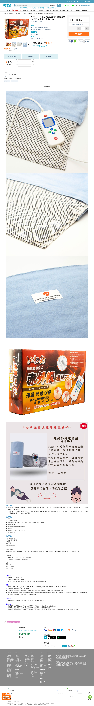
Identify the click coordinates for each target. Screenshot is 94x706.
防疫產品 (41, 661)
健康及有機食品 (43, 665)
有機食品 (50, 660)
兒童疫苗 (17, 655)
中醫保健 (9, 675)
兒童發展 (9, 676)
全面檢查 (9, 655)
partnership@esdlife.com (62, 658)
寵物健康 (41, 659)
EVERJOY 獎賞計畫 (78, 1)
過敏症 (8, 666)
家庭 (26, 704)
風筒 (41, 674)
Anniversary (20, 704)
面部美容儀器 (42, 672)
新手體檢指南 (54, 8)
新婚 (15, 704)
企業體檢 (9, 677)
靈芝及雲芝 (33, 660)
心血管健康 (33, 671)
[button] (28, 44)
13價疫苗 (17, 659)
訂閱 (64, 646)
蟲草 (32, 659)
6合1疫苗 (17, 663)
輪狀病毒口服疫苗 (19, 665)
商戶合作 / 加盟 (23, 703)
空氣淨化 (41, 656)
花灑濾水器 (26, 663)
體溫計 (16, 674)
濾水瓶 (25, 661)
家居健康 (50, 658)
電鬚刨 (41, 673)
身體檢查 (50, 655)
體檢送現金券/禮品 (24, 8)
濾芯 (24, 664)
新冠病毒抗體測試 (10, 659)
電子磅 (16, 675)
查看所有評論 (47, 87)
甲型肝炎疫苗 (18, 660)
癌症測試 (9, 669)
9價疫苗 (17, 656)
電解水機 (25, 665)
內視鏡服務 (9, 668)
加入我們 (35, 703)
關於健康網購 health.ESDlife (13, 703)
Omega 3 (33, 663)
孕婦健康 (32, 676)
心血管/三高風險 (10, 663)
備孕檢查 (9, 665)
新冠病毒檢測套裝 (10, 660)
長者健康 (41, 660)
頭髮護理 (32, 674)
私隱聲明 (47, 703)
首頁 (8, 10)
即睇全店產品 (40, 46)
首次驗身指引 (50, 667)
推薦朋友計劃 (87, 1)
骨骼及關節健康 (34, 672)
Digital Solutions (42, 704)
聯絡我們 (30, 703)
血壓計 (16, 672)
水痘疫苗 (17, 664)
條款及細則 (41, 703)
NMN (32, 655)
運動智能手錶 (42, 681)
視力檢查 (9, 673)
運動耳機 (41, 682)
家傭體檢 (9, 670)
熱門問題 (50, 668)
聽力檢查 (9, 674)
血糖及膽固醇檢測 (19, 673)
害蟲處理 (41, 664)
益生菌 (32, 658)
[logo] (7, 8)
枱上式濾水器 (26, 656)
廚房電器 (41, 658)
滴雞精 (32, 656)
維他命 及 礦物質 (34, 664)
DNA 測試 (9, 671)
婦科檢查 (9, 656)
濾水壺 (25, 660)
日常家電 (41, 655)
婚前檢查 (9, 664)
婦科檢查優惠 (41, 8)
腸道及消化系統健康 (35, 667)
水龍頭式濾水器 (27, 659)
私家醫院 (48, 8)
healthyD (30, 704)
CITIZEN (39, 21)
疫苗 (49, 656)
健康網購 (35, 704)
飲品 (41, 666)
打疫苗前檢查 (10, 658)
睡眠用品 (41, 663)
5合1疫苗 (17, 661)
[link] (11, 690)
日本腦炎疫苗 (18, 666)
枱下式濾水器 (26, 658)
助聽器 (16, 677)
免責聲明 (52, 703)
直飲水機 (25, 655)
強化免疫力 (33, 666)
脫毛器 (41, 675)
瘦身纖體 (32, 669)
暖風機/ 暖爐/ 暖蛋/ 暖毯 (13, 622)
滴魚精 (32, 661)
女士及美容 (33, 668)
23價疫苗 (17, 658)
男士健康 (9, 661)
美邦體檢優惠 (33, 8)
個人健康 (50, 659)
